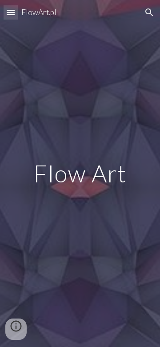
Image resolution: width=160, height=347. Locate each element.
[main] (80, 173)
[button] (10, 12)
